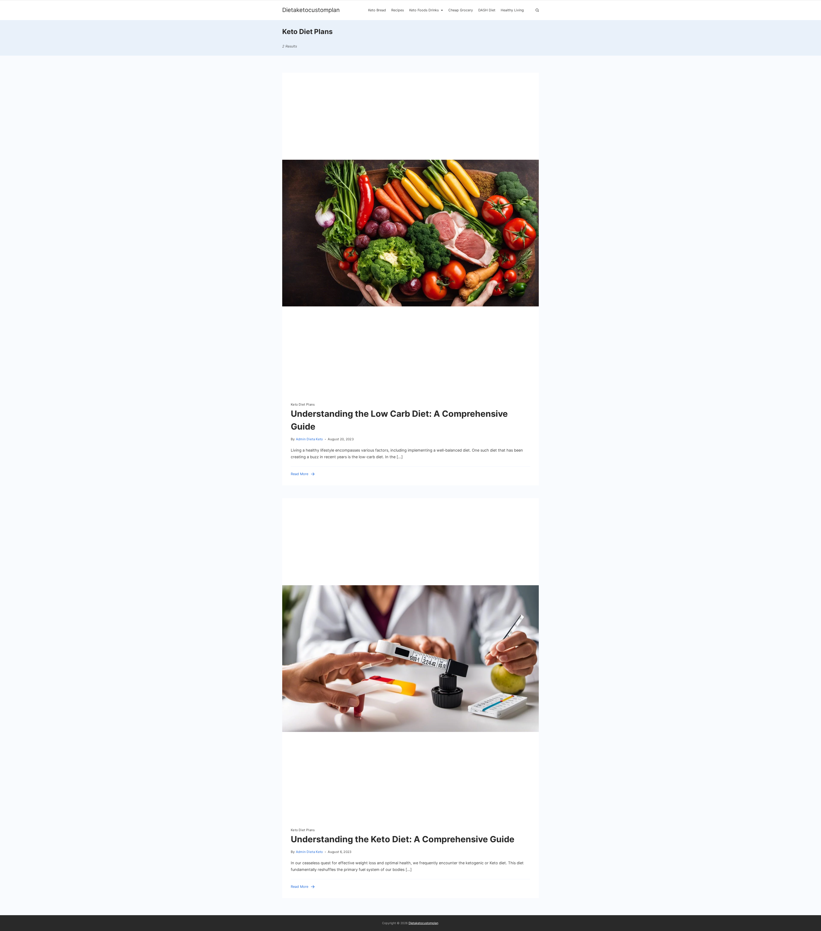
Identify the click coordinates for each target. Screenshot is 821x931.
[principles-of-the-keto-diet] (410, 817)
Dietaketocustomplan (311, 9)
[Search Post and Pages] (537, 10)
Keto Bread (377, 10)
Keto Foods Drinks (424, 10)
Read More (299, 474)
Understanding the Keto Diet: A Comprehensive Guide (402, 839)
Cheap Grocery (460, 10)
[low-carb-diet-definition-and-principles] (410, 392)
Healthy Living (512, 10)
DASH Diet (486, 10)
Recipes (397, 10)
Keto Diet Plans (303, 404)
